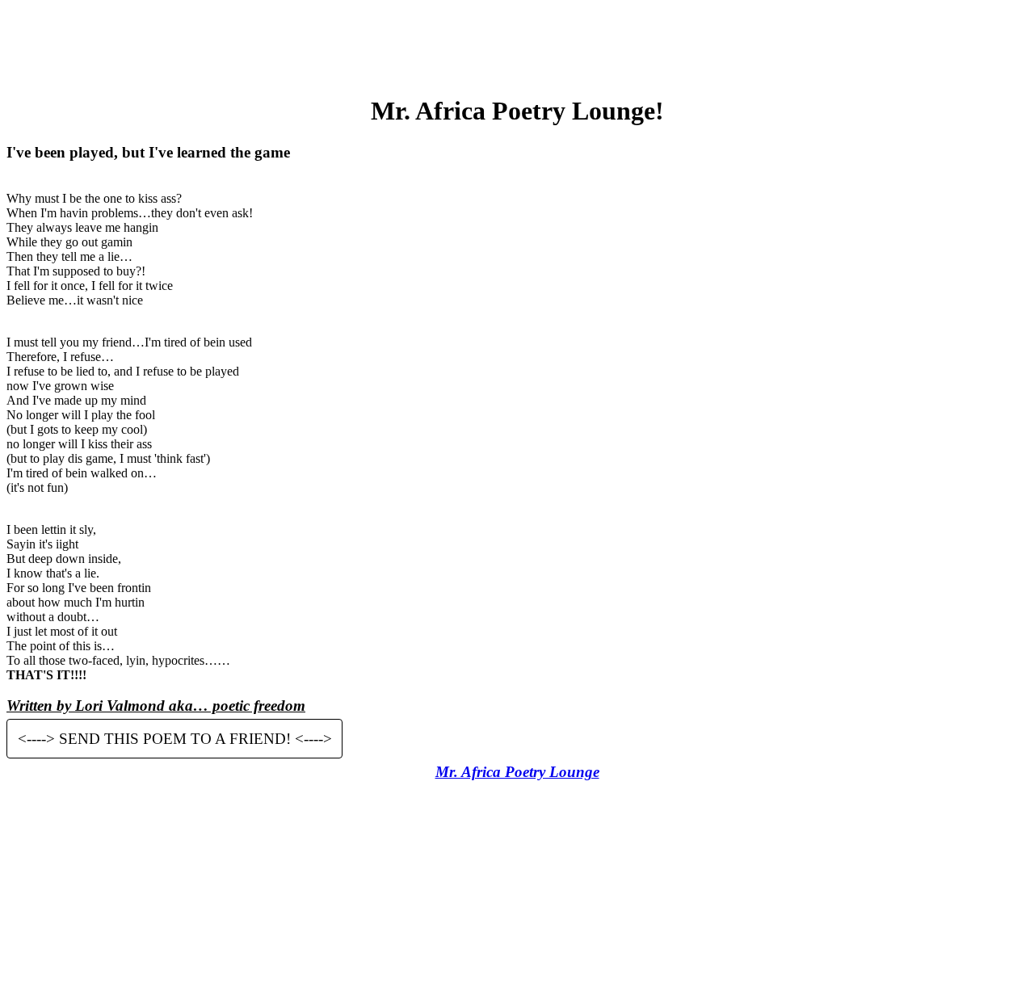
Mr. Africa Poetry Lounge (517, 771)
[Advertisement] (517, 42)
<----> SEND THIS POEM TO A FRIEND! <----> (175, 738)
